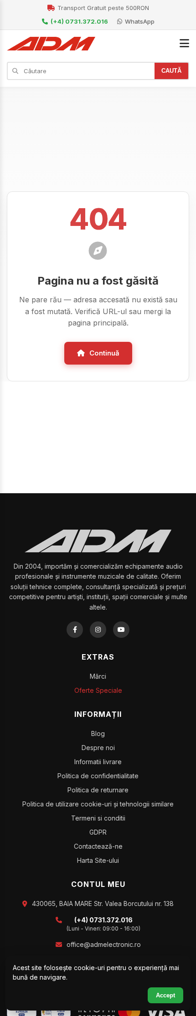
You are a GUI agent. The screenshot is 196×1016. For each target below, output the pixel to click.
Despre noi (98, 747)
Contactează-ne (98, 846)
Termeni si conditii (98, 818)
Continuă (104, 353)
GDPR (98, 832)
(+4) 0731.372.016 (79, 21)
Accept (165, 995)
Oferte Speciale (98, 690)
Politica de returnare (98, 790)
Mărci (98, 676)
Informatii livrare (98, 762)
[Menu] (184, 43)
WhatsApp (140, 21)
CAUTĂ (171, 70)
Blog (98, 733)
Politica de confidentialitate (98, 776)
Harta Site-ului (98, 860)
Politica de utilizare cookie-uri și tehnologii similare (98, 804)
